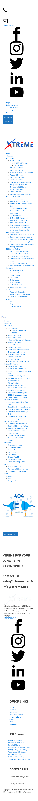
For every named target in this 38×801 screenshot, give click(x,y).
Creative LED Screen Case (19, 297)
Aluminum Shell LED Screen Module (22, 266)
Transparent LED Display (17, 752)
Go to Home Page (10, 534)
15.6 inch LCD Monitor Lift (19, 201)
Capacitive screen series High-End (21, 242)
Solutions (9, 268)
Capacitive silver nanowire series (21, 237)
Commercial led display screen (20, 182)
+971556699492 (20, 15)
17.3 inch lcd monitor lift (18, 223)
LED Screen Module (13, 249)
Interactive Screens (12, 232)
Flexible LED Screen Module (19, 256)
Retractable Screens (13, 196)
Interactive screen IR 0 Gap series (21, 239)
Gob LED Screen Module (18, 263)
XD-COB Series (15, 161)
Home (8, 154)
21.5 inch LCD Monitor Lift (19, 218)
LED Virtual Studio (16, 285)
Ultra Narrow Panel (16, 199)
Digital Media (14, 280)
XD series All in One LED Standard (21, 173)
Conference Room (16, 273)
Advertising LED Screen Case (20, 294)
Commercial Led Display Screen (19, 747)
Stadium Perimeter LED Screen (20, 194)
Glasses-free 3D (15, 282)
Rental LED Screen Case (18, 292)
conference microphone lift (19, 230)
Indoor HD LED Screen (17, 177)
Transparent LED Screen (18, 187)
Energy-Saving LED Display (17, 750)
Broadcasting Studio (17, 270)
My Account (14, 107)
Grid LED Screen (15, 192)
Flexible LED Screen (16, 175)
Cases (8, 290)
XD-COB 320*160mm (21, 163)
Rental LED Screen (16, 180)
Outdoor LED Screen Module (20, 254)
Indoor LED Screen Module (19, 251)
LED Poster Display (14, 754)
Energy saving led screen (18, 185)
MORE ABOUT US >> (11, 618)
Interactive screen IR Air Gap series (22, 235)
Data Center (14, 278)
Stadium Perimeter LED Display (19, 759)
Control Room (15, 275)
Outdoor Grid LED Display (17, 757)
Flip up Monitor (15, 216)
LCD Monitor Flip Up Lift (18, 208)
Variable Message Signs (18, 287)
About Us (9, 156)
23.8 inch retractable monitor (20, 227)
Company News (15, 306)
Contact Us (8, 117)
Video (12, 301)
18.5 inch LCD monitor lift (18, 220)
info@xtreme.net (8, 25)
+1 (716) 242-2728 (9, 15)
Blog (11, 304)
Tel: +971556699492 (16, 779)
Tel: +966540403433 (16, 781)
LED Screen (10, 158)
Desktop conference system (19, 225)
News (8, 299)
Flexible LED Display (15, 740)
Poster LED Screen (16, 189)
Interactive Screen (16, 717)
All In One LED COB (16, 168)
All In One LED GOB (16, 170)
